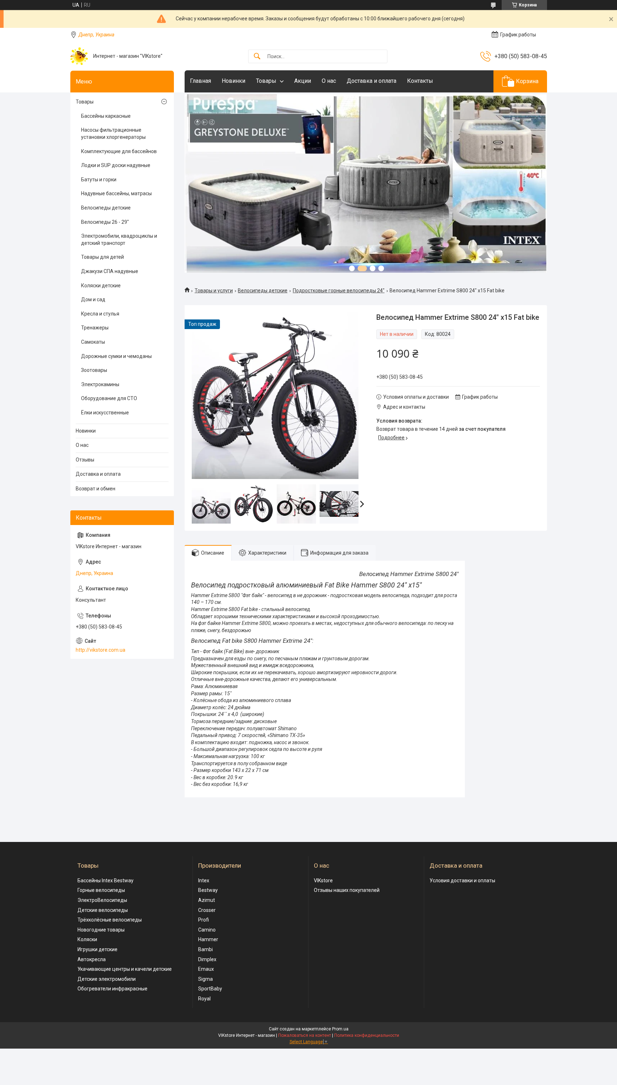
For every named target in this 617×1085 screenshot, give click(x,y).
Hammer (208, 939)
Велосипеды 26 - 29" (105, 222)
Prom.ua (340, 1028)
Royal (204, 998)
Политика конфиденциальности (366, 1035)
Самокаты (93, 342)
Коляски (87, 939)
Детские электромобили (106, 979)
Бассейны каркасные (106, 116)
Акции (302, 80)
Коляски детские (101, 285)
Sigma (205, 979)
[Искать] (257, 56)
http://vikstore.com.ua (100, 650)
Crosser (207, 910)
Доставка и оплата (371, 80)
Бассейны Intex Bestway (105, 880)
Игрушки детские (97, 949)
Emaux (206, 969)
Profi (203, 920)
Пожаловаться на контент (304, 1035)
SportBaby (210, 988)
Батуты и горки (98, 179)
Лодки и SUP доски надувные (115, 165)
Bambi (205, 949)
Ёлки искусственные (105, 412)
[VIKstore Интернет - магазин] (79, 56)
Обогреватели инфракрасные (112, 988)
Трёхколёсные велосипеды (109, 920)
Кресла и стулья (100, 314)
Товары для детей (102, 257)
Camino (207, 930)
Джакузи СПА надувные (109, 271)
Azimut (206, 900)
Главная (200, 80)
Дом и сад (93, 299)
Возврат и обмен (95, 488)
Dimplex (207, 959)
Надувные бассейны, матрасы (116, 193)
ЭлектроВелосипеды (102, 900)
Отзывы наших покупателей (347, 890)
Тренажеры (95, 327)
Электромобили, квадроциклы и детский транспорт (119, 239)
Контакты (420, 80)
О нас (329, 80)
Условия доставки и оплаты (462, 880)
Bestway (208, 890)
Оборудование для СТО (109, 398)
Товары (266, 80)
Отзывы (85, 460)
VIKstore (323, 880)
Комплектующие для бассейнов (119, 151)
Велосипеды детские (262, 290)
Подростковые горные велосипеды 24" (339, 290)
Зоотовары (94, 370)
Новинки (233, 80)
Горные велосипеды (101, 890)
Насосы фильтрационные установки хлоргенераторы (113, 133)
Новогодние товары (101, 930)
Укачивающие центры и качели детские (124, 969)
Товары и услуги (214, 290)
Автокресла (91, 959)
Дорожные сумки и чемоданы (116, 356)
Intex (203, 880)
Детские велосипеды (102, 910)
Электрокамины (100, 384)
